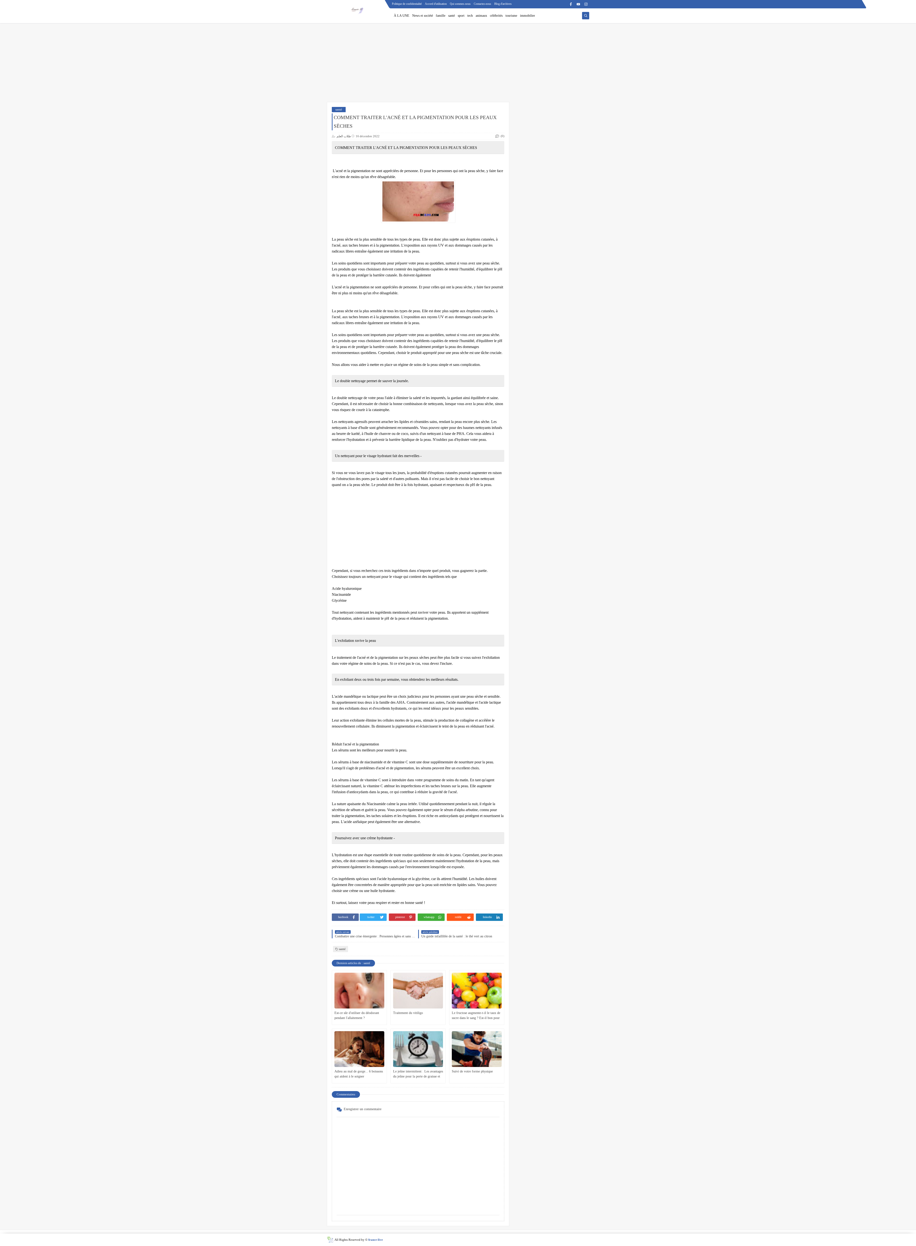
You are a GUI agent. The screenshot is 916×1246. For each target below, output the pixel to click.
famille (440, 15)
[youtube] (578, 4)
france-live (375, 1239)
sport (461, 15)
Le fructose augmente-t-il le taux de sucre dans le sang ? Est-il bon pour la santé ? (476, 1015)
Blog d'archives (503, 3)
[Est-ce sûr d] (359, 990)
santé (451, 15)
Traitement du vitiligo (408, 1013)
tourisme (511, 15)
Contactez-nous (482, 3)
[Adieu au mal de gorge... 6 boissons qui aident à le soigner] (359, 1049)
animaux (481, 15)
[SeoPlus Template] (330, 1239)
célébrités (496, 15)
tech (470, 15)
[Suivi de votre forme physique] (477, 1049)
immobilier (527, 15)
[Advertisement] (458, 65)
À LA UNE (401, 15)
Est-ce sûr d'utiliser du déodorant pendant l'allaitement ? (356, 1015)
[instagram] (586, 4)
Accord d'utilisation (436, 3)
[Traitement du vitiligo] (418, 990)
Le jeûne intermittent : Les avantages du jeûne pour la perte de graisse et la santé (418, 1074)
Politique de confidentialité (407, 3)
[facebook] (570, 4)
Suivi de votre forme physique (472, 1071)
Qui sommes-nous (460, 3)
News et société (422, 15)
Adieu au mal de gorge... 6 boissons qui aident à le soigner (358, 1074)
